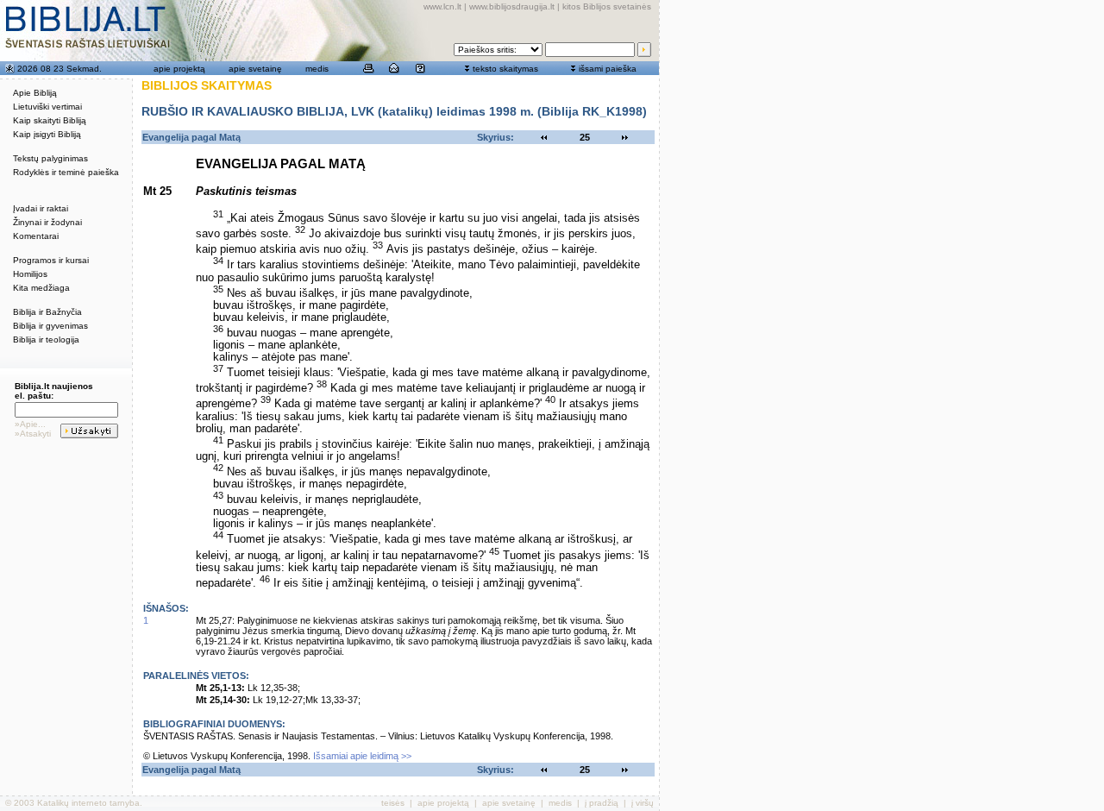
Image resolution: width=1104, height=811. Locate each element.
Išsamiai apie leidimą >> (362, 756)
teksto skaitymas (505, 68)
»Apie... (30, 424)
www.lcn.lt (442, 6)
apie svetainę (255, 68)
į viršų (642, 803)
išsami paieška (608, 68)
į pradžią (601, 803)
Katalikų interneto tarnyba (88, 803)
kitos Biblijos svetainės (606, 6)
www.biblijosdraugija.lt (512, 6)
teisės (393, 803)
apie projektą (179, 68)
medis (317, 68)
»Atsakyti (33, 433)
